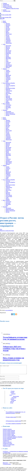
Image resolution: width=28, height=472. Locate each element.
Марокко (8, 76)
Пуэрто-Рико (9, 99)
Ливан (7, 55)
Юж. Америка (6, 103)
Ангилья (8, 84)
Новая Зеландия (10, 112)
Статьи (4, 9)
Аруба (7, 86)
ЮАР (7, 81)
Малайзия (8, 57)
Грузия (7, 27)
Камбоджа (8, 53)
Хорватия (8, 41)
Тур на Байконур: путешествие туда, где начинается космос (15, 338)
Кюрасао (8, 96)
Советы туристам (7, 5)
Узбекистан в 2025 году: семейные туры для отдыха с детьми (14, 348)
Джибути (8, 71)
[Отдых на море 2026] (5, 14)
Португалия (9, 34)
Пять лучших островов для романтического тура (13, 359)
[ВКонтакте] (12, 314)
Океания (5, 110)
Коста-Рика (8, 93)
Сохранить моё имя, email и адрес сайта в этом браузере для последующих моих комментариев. (12, 382)
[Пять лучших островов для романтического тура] (5, 353)
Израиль (8, 48)
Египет (7, 72)
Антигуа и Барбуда (10, 85)
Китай (7, 54)
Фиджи (7, 115)
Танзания (8, 79)
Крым (4, 21)
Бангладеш (8, 45)
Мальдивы (8, 58)
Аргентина (8, 105)
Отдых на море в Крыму (9, 431)
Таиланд (8, 63)
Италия (7, 30)
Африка (5, 68)
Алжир (7, 70)
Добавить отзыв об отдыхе (12, 8)
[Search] (0, 16)
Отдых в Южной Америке (9, 438)
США (7, 101)
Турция (7, 36)
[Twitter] (14, 314)
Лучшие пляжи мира (11, 417)
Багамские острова (10, 88)
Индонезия (8, 50)
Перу (7, 108)
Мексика (8, 97)
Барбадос (8, 89)
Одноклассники (7, 464)
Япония (8, 67)
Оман (7, 61)
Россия (7, 35)
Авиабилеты (6, 4)
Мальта (7, 32)
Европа (4, 22)
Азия (4, 44)
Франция (8, 39)
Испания (8, 28)
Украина (8, 37)
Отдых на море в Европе (9, 433)
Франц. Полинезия (10, 114)
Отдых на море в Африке (9, 435)
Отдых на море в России (9, 430)
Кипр (7, 31)
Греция (7, 26)
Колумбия (8, 107)
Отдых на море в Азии (8, 434)
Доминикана (9, 90)
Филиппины (9, 65)
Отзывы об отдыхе (7, 7)
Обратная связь (6, 11)
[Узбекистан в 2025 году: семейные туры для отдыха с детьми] (6, 342)
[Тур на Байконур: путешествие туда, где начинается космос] (10, 333)
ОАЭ (7, 59)
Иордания (8, 52)
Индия (7, 49)
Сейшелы (8, 77)
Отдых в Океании (7, 439)
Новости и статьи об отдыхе (7, 230)
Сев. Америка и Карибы (9, 83)
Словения (8, 40)
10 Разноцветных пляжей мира (13, 421)
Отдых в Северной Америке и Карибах (12, 436)
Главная (5, 3)
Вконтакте (5, 462)
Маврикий (8, 75)
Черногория (9, 43)
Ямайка (7, 102)
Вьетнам (8, 46)
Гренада (8, 92)
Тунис (7, 80)
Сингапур (8, 62)
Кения (7, 74)
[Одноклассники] (16, 314)
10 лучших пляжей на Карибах (13, 423)
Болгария (8, 25)
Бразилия (8, 106)
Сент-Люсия (9, 98)
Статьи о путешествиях (8, 444)
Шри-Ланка (8, 66)
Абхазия (8, 23)
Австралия (8, 111)
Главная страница (7, 429)
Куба (7, 94)
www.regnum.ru (9, 310)
